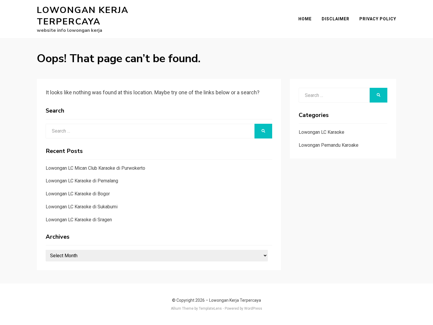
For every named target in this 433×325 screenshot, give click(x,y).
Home (305, 19)
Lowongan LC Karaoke (321, 132)
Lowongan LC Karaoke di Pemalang (82, 181)
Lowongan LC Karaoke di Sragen (79, 219)
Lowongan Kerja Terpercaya (82, 16)
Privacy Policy (377, 19)
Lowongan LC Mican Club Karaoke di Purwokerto (95, 168)
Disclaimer (335, 19)
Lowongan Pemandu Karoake (328, 145)
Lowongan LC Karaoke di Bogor (78, 194)
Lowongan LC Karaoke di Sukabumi (82, 206)
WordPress (253, 308)
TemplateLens (210, 308)
